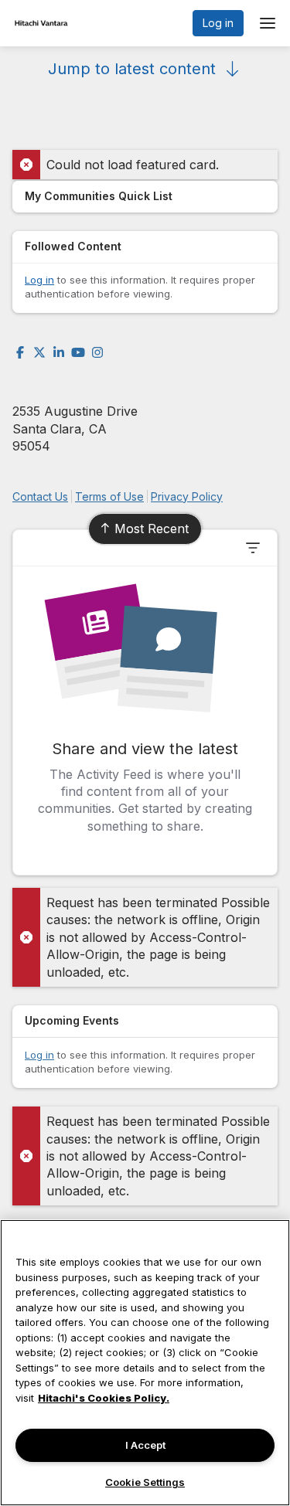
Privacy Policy (187, 496)
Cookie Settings (145, 1482)
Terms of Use (109, 496)
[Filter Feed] (252, 547)
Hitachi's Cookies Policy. (103, 1398)
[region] (145, 1362)
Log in (218, 22)
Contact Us (40, 496)
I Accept (145, 1445)
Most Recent (151, 528)
